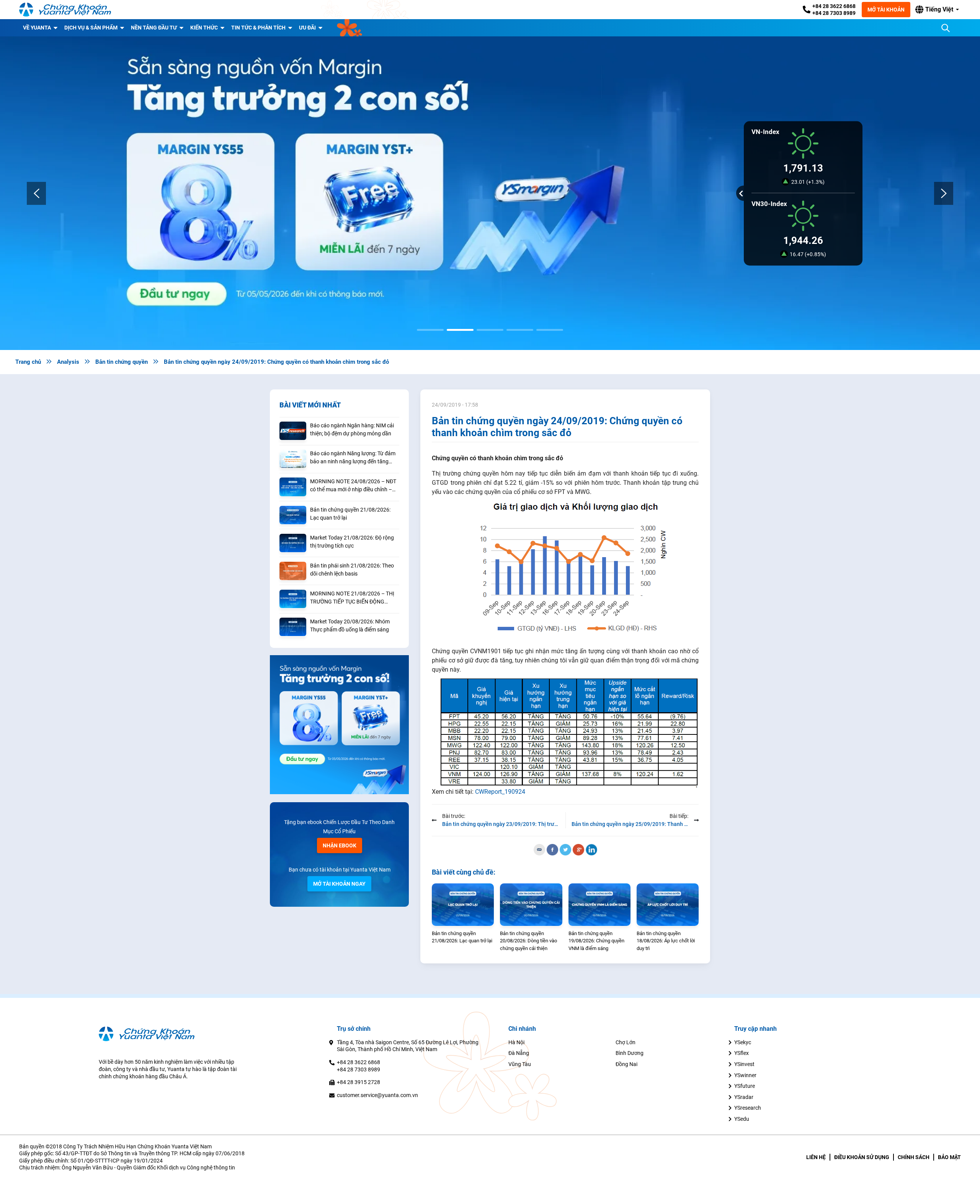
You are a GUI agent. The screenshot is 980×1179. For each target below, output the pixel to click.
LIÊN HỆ (816, 1157)
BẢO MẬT (949, 1157)
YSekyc (742, 1042)
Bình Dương (630, 1053)
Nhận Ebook (339, 845)
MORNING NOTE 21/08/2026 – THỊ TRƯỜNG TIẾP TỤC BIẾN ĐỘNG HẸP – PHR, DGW (352, 598)
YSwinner (745, 1075)
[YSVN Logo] (65, 9)
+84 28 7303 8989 (834, 13)
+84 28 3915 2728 (358, 1082)
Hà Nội (516, 1042)
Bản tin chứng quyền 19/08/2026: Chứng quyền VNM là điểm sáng (596, 940)
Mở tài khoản (886, 10)
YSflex (741, 1053)
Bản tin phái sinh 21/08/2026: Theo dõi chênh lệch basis (352, 570)
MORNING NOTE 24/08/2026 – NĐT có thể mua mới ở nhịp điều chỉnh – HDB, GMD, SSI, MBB (353, 486)
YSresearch (747, 1108)
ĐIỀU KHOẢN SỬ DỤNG (861, 1157)
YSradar (743, 1097)
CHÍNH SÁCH (913, 1157)
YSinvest (744, 1064)
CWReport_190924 (500, 791)
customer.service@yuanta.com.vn (377, 1095)
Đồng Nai (626, 1064)
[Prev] (36, 193)
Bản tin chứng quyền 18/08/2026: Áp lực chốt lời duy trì (666, 940)
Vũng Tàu (519, 1064)
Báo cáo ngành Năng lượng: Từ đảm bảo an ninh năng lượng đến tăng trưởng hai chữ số (352, 458)
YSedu (741, 1119)
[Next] (943, 193)
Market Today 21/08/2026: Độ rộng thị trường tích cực (352, 542)
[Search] (945, 28)
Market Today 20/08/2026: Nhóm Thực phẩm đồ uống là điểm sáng (350, 625)
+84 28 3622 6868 (834, 6)
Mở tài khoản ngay (339, 884)
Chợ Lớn (625, 1042)
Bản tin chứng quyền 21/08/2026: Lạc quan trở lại (350, 514)
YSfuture (744, 1086)
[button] (937, 9)
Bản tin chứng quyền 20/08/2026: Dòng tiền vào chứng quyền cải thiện (528, 940)
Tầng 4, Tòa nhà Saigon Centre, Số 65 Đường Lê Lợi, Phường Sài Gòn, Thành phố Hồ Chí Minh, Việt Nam (408, 1046)
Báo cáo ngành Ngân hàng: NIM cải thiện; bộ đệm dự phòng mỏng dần (352, 429)
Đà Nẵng (518, 1053)
